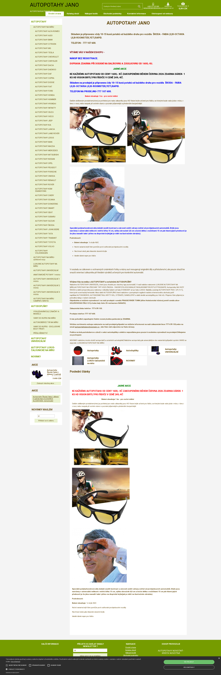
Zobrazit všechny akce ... (46, 383)
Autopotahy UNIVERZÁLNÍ (171, 350)
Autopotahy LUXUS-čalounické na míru (96, 361)
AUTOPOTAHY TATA (44, 233)
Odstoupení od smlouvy (162, 13)
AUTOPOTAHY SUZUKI (45, 221)
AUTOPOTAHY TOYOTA (45, 242)
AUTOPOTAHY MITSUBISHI (47, 155)
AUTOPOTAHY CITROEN (45, 44)
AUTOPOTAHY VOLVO (44, 246)
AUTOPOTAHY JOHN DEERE (47, 229)
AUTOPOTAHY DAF (43, 74)
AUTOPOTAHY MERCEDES (46, 150)
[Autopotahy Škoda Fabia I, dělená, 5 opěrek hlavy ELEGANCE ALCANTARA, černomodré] (37, 375)
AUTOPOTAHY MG (43, 48)
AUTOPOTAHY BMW (44, 40)
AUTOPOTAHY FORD (44, 91)
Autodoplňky (132, 350)
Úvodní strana (54, 13)
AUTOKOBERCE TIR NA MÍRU (45, 322)
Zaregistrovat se (168, 8)
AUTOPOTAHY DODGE (44, 82)
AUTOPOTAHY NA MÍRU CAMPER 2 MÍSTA (43, 299)
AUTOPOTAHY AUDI (43, 35)
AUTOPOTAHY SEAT (44, 212)
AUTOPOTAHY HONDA (45, 95)
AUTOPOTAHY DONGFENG (46, 204)
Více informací (15, 661)
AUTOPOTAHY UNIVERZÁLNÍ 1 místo (46, 280)
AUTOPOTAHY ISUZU (44, 112)
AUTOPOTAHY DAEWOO (45, 69)
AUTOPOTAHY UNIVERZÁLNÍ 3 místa (46, 293)
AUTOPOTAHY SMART (44, 208)
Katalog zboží (73, 13)
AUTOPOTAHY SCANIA (45, 199)
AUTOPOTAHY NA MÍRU (43, 27)
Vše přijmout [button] (189, 662)
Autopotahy (93, 350)
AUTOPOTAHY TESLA (44, 52)
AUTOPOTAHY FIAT (43, 86)
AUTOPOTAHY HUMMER (45, 99)
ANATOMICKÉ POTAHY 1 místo (46, 274)
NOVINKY (130, 360)
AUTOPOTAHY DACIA (44, 65)
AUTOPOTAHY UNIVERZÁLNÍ (45, 270)
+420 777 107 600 (153, 6)
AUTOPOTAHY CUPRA (44, 78)
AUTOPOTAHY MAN (43, 142)
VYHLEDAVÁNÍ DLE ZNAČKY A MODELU (46, 312)
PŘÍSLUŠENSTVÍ (40, 333)
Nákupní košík (91, 13)
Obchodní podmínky (112, 13)
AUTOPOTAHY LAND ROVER (47, 133)
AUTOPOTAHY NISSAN (45, 159)
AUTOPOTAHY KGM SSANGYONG (43, 190)
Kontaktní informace (136, 13)
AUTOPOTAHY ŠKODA (44, 225)
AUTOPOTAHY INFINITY (45, 108)
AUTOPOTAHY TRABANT (46, 238)
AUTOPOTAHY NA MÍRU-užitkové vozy (44, 258)
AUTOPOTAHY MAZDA (45, 146)
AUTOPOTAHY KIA (43, 125)
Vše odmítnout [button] (189, 667)
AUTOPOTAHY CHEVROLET (47, 57)
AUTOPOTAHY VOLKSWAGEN (41, 252)
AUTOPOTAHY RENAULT (45, 180)
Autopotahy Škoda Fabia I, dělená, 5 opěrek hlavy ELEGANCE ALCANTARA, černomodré (54, 372)
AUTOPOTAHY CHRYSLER (46, 61)
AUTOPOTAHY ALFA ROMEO (47, 31)
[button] (74, 669)
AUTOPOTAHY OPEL (44, 163)
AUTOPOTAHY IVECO (44, 116)
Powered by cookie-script (12, 672)
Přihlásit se (168, 6)
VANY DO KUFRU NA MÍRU (44, 318)
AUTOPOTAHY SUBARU (45, 216)
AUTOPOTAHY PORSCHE (46, 172)
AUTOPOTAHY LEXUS (44, 137)
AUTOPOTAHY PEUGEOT (46, 167)
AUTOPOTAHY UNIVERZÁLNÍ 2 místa (46, 286)
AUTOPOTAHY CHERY (44, 195)
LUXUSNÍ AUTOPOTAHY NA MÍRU (45, 265)
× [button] (219, 658)
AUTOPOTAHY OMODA (45, 176)
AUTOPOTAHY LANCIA (45, 129)
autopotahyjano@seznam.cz (153, 8)
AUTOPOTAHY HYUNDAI (45, 103)
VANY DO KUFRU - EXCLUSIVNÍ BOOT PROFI (46, 327)
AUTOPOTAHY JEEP (43, 120)
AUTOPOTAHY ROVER (44, 184)
